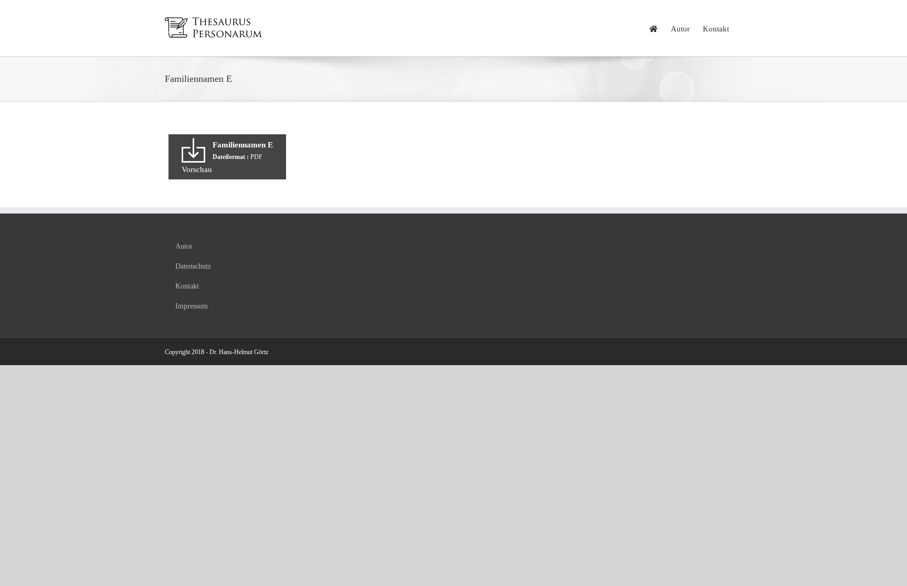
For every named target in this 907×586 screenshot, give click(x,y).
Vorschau (197, 169)
